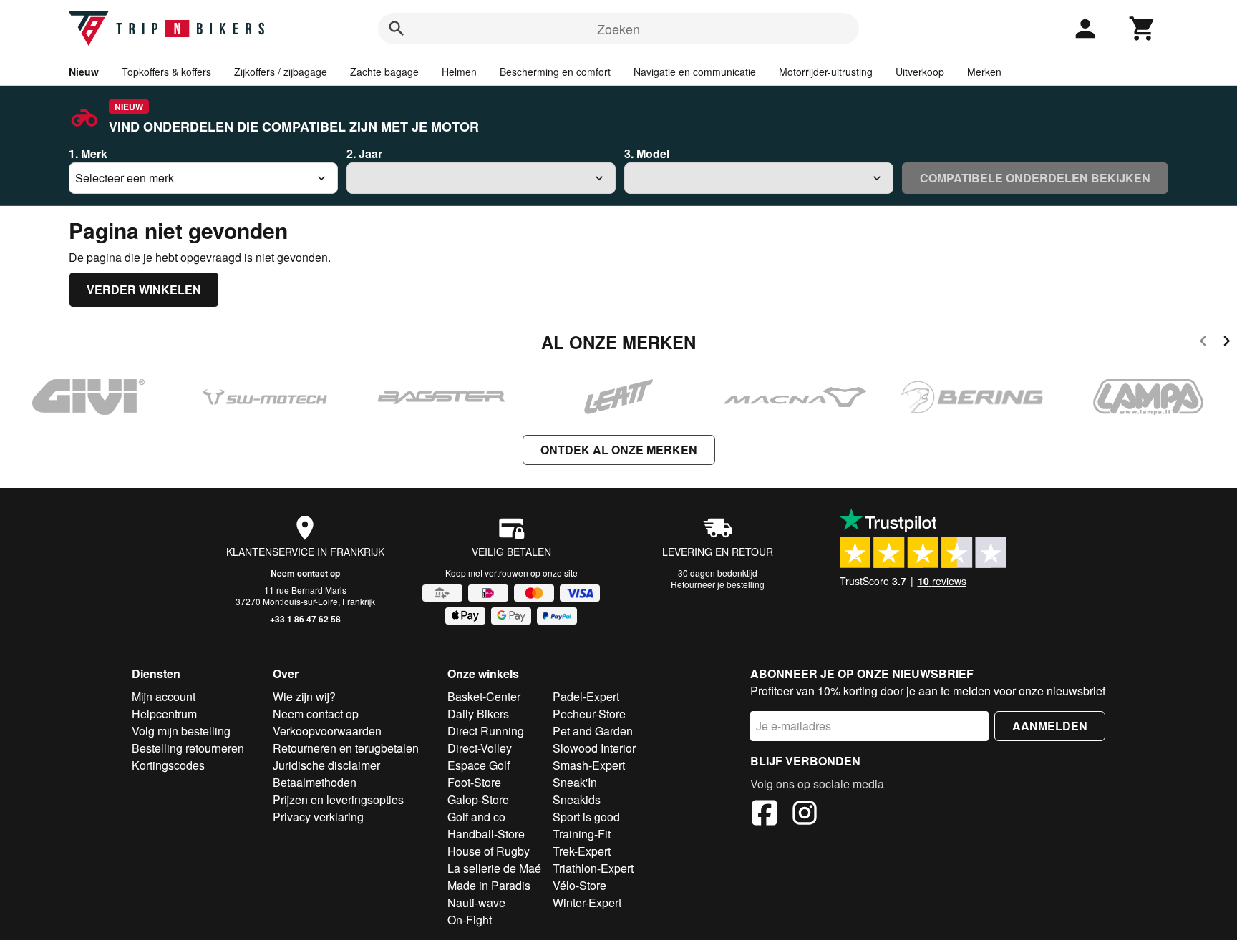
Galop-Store (478, 799)
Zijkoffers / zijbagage (280, 71)
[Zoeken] (397, 28)
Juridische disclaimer (326, 765)
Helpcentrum (164, 713)
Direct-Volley (479, 748)
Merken (984, 71)
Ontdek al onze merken (618, 449)
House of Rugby (488, 851)
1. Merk (88, 153)
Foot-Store (474, 782)
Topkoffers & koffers (166, 71)
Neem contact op (305, 573)
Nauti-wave (476, 902)
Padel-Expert (586, 696)
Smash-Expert (589, 765)
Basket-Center (483, 696)
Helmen (459, 71)
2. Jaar (364, 153)
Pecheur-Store (589, 713)
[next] (1226, 343)
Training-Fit (582, 834)
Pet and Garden (593, 731)
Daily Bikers (478, 713)
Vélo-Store (579, 885)
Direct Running (485, 731)
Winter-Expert (587, 902)
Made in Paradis (488, 885)
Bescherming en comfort (555, 71)
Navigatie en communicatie (695, 71)
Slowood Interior (594, 748)
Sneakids (577, 799)
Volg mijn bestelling (181, 731)
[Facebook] (764, 814)
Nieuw (84, 71)
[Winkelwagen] (1142, 28)
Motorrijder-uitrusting (826, 71)
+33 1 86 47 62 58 (305, 618)
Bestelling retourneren (188, 748)
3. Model (646, 153)
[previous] (1203, 343)
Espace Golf (478, 765)
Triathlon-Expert (593, 868)
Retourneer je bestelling (718, 584)
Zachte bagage (384, 71)
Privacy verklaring (318, 816)
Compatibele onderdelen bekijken (1035, 178)
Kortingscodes (168, 765)
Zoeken (618, 28)
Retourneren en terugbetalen (346, 748)
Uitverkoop (920, 71)
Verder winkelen (144, 289)
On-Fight (469, 919)
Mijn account (163, 696)
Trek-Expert (582, 851)
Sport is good (586, 816)
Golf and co (476, 816)
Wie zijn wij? (304, 696)
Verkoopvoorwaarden (327, 731)
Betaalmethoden (314, 782)
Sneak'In (575, 782)
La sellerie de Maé (494, 868)
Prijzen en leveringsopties (338, 799)
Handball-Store (486, 834)
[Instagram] (804, 814)
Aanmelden (1049, 726)
